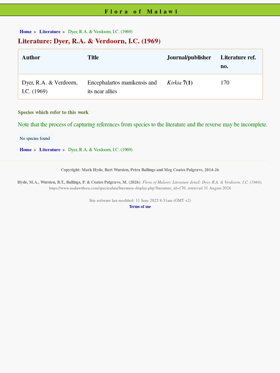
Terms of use (140, 206)
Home (26, 31)
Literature (50, 31)
